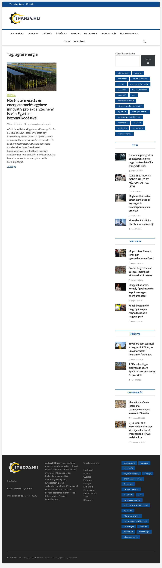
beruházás (122, 78)
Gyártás (47, 33)
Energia (75, 33)
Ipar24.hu (12, 557)
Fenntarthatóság (139, 89)
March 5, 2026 (15, 124)
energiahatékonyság (139, 84)
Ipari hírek (17, 33)
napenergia (123, 122)
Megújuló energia (139, 111)
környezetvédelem (126, 100)
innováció (122, 95)
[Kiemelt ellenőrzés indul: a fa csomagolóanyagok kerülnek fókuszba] (120, 404)
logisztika (122, 111)
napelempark (45, 124)
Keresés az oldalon (125, 53)
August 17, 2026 (136, 359)
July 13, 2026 (135, 191)
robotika (137, 122)
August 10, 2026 (136, 280)
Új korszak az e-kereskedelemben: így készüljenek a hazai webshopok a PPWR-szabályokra (141, 430)
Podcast (33, 33)
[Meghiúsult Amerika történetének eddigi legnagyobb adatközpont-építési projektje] (120, 198)
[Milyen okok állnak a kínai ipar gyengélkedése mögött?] (120, 253)
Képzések (79, 41)
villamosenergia (124, 133)
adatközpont (123, 73)
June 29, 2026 (135, 229)
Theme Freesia (35, 557)
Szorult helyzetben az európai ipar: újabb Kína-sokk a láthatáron (141, 271)
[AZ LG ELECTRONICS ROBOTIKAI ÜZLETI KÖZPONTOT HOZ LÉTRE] (120, 177)
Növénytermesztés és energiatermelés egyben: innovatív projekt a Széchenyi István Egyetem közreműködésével (31, 109)
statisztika (122, 128)
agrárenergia (33, 124)
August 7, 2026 (136, 301)
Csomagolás (108, 33)
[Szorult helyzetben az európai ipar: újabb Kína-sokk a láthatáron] (120, 270)
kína (133, 95)
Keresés (148, 61)
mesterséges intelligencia (129, 117)
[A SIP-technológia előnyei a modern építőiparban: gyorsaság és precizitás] (120, 366)
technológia (138, 128)
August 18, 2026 (136, 263)
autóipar (138, 73)
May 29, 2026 (135, 380)
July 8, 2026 (135, 215)
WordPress (46, 557)
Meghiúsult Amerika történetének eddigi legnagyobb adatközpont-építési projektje (139, 203)
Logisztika (90, 33)
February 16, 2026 (137, 442)
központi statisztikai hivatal (129, 106)
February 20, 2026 (137, 418)
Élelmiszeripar (129, 33)
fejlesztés (122, 89)
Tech (67, 41)
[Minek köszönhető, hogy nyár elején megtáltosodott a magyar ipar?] (120, 307)
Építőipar (61, 33)
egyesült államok (140, 78)
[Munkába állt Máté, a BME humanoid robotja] (120, 222)
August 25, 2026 (136, 171)
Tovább (17, 167)
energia (121, 84)
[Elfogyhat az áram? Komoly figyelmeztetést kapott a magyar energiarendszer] (120, 286)
